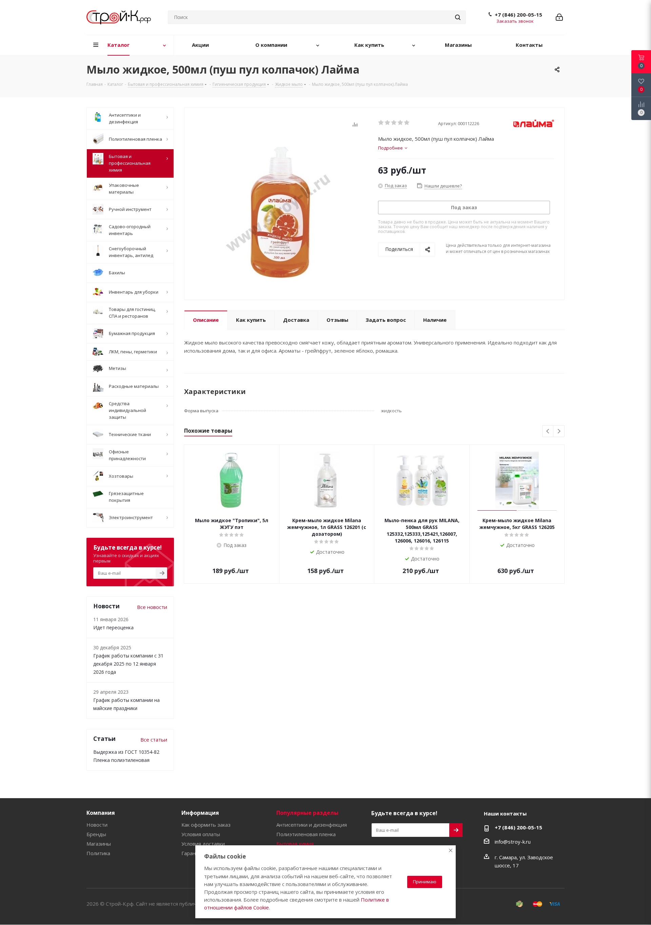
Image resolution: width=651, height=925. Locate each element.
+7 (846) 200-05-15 (518, 15)
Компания (100, 812)
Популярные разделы (307, 812)
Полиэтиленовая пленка (306, 834)
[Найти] (458, 17)
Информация (200, 812)
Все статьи (153, 739)
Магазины (98, 843)
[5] (407, 122)
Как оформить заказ (206, 824)
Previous (548, 431)
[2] (387, 122)
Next (559, 431)
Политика (98, 853)
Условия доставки (203, 843)
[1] (381, 122)
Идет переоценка (113, 627)
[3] (394, 122)
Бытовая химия (295, 843)
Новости (96, 824)
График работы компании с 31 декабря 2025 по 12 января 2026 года (128, 663)
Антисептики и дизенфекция (311, 824)
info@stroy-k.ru (513, 841)
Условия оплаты (200, 834)
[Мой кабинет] (559, 17)
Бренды (96, 834)
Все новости (152, 607)
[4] (400, 122)
